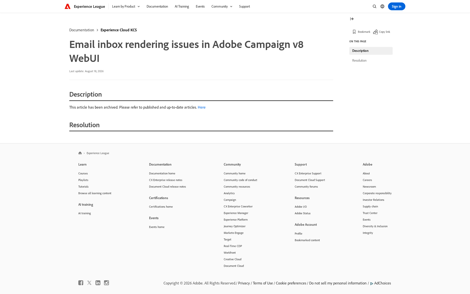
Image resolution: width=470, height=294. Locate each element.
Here (202, 107)
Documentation (81, 29)
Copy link (384, 32)
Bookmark (364, 32)
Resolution (359, 60)
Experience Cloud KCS (119, 29)
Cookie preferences (291, 283)
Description (360, 50)
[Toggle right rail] (351, 19)
